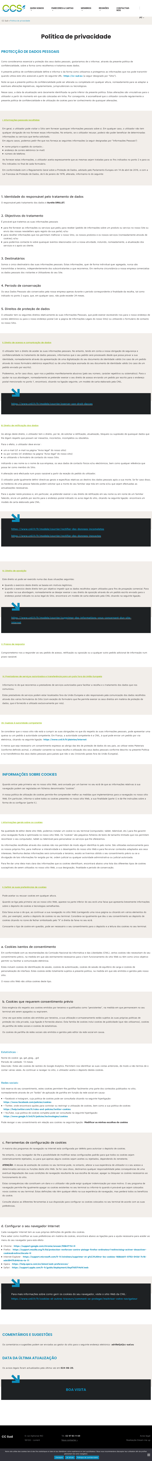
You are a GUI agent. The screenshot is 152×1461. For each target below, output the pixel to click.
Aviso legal (145, 1436)
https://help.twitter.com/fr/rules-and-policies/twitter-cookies (37, 1109)
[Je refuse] (148, 1455)
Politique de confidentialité (87, 1457)
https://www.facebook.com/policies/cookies (27, 1102)
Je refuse (70, 1457)
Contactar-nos (123, 9)
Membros (86, 8)
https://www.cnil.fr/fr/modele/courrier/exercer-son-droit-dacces (52, 403)
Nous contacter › (70, 1440)
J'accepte (59, 1457)
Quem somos (37, 8)
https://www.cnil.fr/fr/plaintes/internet (65, 739)
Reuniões (104, 8)
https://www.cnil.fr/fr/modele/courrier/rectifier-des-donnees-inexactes (56, 535)
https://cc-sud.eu (73, 76)
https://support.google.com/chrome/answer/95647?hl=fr (45, 1246)
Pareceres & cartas (62, 8)
